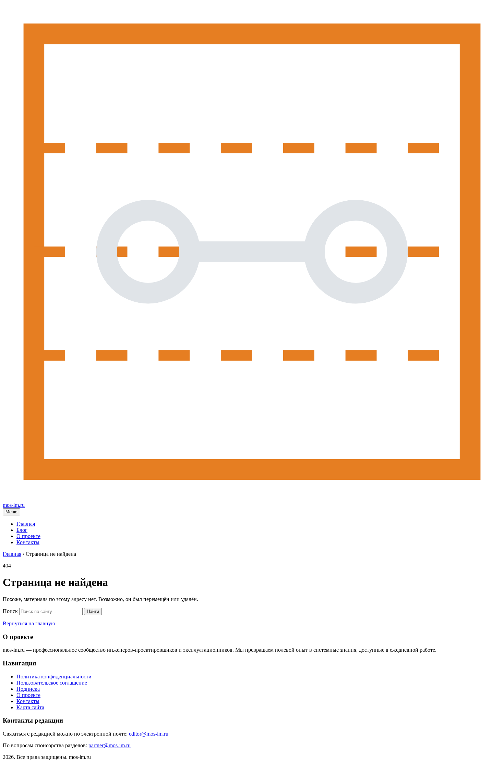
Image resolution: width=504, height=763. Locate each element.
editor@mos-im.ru (148, 734)
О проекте (28, 536)
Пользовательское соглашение (51, 683)
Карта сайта (30, 707)
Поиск (10, 611)
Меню (11, 511)
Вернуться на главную (29, 623)
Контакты (27, 542)
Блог (21, 530)
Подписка (28, 689)
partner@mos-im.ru (109, 745)
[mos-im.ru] (252, 499)
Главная (25, 524)
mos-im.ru (14, 505)
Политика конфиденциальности (54, 676)
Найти (93, 611)
